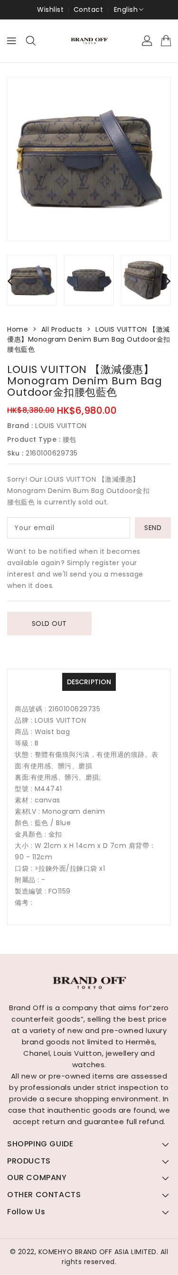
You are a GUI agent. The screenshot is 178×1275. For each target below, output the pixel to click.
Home (17, 329)
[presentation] (10, 280)
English (126, 9)
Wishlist (50, 9)
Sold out (49, 623)
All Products (62, 329)
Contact (88, 9)
